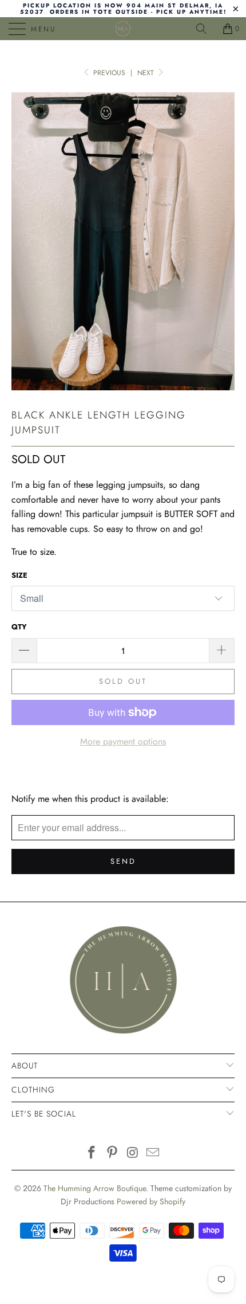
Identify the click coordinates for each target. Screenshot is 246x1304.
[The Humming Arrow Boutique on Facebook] (92, 1153)
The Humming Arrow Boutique (94, 1188)
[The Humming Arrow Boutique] (123, 28)
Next (146, 73)
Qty (19, 626)
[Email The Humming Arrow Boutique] (153, 1153)
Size (19, 575)
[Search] (205, 29)
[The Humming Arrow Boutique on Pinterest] (112, 1153)
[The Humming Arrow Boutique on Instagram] (132, 1153)
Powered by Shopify (151, 1201)
